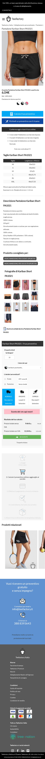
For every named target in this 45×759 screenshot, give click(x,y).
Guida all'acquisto (16, 688)
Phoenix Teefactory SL (23, 754)
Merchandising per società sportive (20, 263)
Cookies (13, 697)
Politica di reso (15, 691)
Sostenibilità (14, 729)
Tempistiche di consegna (18, 678)
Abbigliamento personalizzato (24, 25)
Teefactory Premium (17, 669)
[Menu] (3, 18)
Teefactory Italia (7, 25)
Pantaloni (39, 25)
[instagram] (12, 750)
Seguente (23, 437)
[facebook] (17, 750)
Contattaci (7, 10)
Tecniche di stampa (16, 665)
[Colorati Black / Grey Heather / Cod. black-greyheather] (22, 103)
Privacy (12, 694)
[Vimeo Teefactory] (28, 750)
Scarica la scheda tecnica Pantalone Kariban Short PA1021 (22, 330)
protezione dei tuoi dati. (22, 638)
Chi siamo (13, 726)
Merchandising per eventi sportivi (19, 259)
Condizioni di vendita (17, 701)
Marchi (12, 672)
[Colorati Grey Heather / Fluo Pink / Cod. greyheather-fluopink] (26, 103)
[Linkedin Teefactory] (23, 750)
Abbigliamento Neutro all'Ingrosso (22, 675)
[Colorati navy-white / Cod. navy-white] (18, 103)
